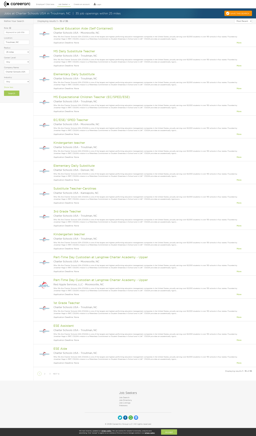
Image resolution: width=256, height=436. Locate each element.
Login (98, 4)
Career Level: (10, 58)
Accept (169, 432)
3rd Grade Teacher (67, 211)
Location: (8, 38)
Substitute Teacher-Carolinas (74, 188)
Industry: (8, 77)
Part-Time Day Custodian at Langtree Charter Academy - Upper (100, 257)
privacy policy (106, 431)
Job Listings (124, 403)
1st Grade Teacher (66, 302)
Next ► (56, 374)
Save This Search (239, 13)
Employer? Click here (45, 4)
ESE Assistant (63, 325)
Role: (6, 28)
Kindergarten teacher (69, 142)
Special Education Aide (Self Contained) (83, 28)
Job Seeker (63, 4)
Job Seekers (128, 392)
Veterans (123, 405)
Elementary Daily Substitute (74, 74)
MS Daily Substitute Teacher (74, 51)
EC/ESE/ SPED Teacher (70, 120)
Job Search (124, 397)
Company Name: (11, 67)
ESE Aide (60, 348)
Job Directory (125, 400)
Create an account (82, 4)
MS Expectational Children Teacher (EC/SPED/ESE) (91, 97)
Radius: (7, 48)
